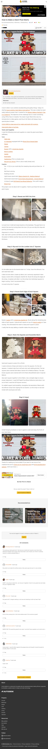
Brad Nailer (7, 156)
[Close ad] (45, 6)
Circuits (3, 700)
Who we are (4, 729)
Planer (6, 144)
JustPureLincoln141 (10, 626)
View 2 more (39, 313)
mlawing (8, 660)
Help (3, 725)
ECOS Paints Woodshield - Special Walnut (31, 179)
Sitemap (3, 727)
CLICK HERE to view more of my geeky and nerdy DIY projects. (20, 124)
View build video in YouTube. (10, 127)
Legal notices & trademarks (31, 746)
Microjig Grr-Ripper (10, 161)
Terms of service (17, 744)
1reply (5, 638)
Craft (3, 706)
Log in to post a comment (24, 677)
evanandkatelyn (9, 611)
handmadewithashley (8, 22)
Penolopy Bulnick (10, 546)
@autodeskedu (7, 738)
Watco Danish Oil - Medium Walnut (29, 176)
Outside (3, 712)
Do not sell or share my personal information (13, 746)
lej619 (7, 579)
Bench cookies (8, 151)
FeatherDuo (7, 159)
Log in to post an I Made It (24, 492)
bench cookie (37, 322)
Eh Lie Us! (8, 596)
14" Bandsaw (8, 141)
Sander (6, 154)
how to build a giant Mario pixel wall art (18, 110)
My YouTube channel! (10, 103)
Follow (11, 93)
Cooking (3, 708)
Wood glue (7, 184)
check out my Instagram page (22, 464)
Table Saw (7, 139)
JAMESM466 (9, 643)
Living (3, 710)
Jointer (6, 146)
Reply (24, 559)
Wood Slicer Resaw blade (30, 141)
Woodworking (24, 22)
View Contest (41, 475)
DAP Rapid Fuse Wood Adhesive (23, 181)
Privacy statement (26, 744)
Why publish (4, 721)
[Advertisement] (24, 11)
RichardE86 (8, 564)
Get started (4, 723)
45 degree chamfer (17, 149)
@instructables (7, 735)
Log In (24, 537)
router (8, 320)
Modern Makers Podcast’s (35, 112)
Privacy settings (35, 744)
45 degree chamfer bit (20, 320)
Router (6, 149)
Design (3, 704)
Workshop (17, 22)
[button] (1, 1)
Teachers (4, 714)
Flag (5, 556)
